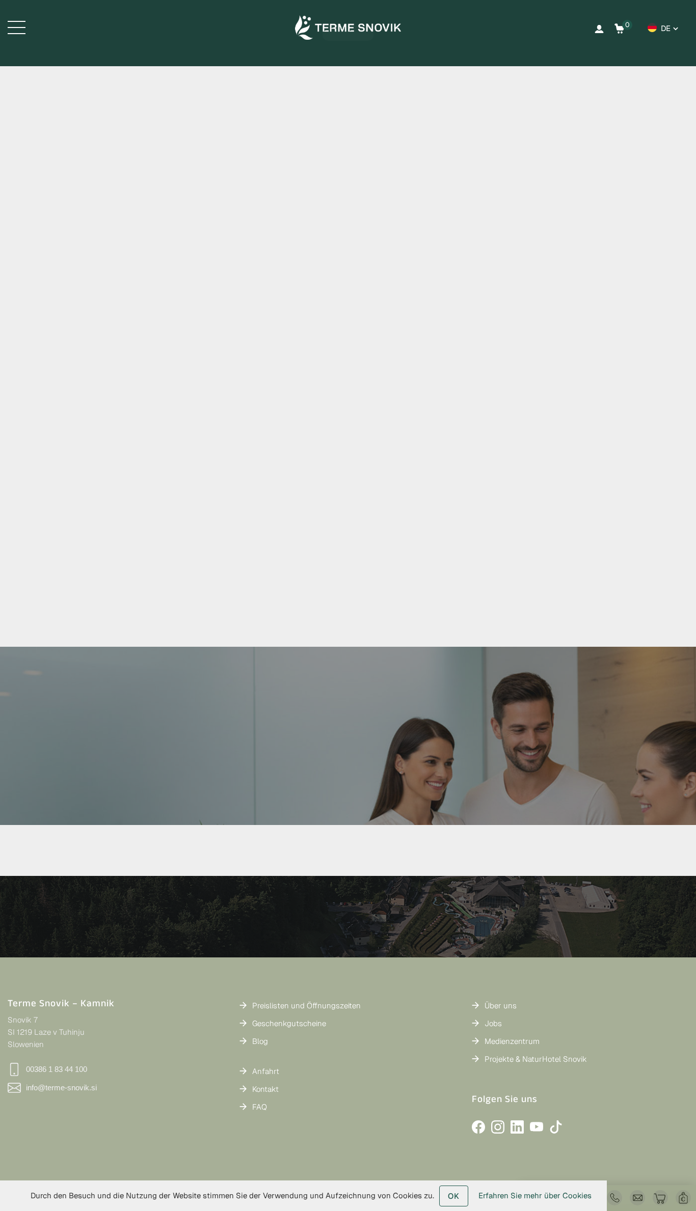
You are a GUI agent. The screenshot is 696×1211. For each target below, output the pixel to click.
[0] (619, 28)
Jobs (493, 1023)
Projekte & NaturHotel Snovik (536, 1059)
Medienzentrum (512, 1041)
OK (454, 1196)
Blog (260, 1041)
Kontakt (265, 1089)
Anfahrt (265, 1071)
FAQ (259, 1107)
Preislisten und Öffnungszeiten (306, 1005)
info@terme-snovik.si (61, 1087)
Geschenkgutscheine (289, 1023)
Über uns (501, 1005)
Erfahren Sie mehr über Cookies (535, 1195)
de (666, 28)
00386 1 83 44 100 (56, 1069)
